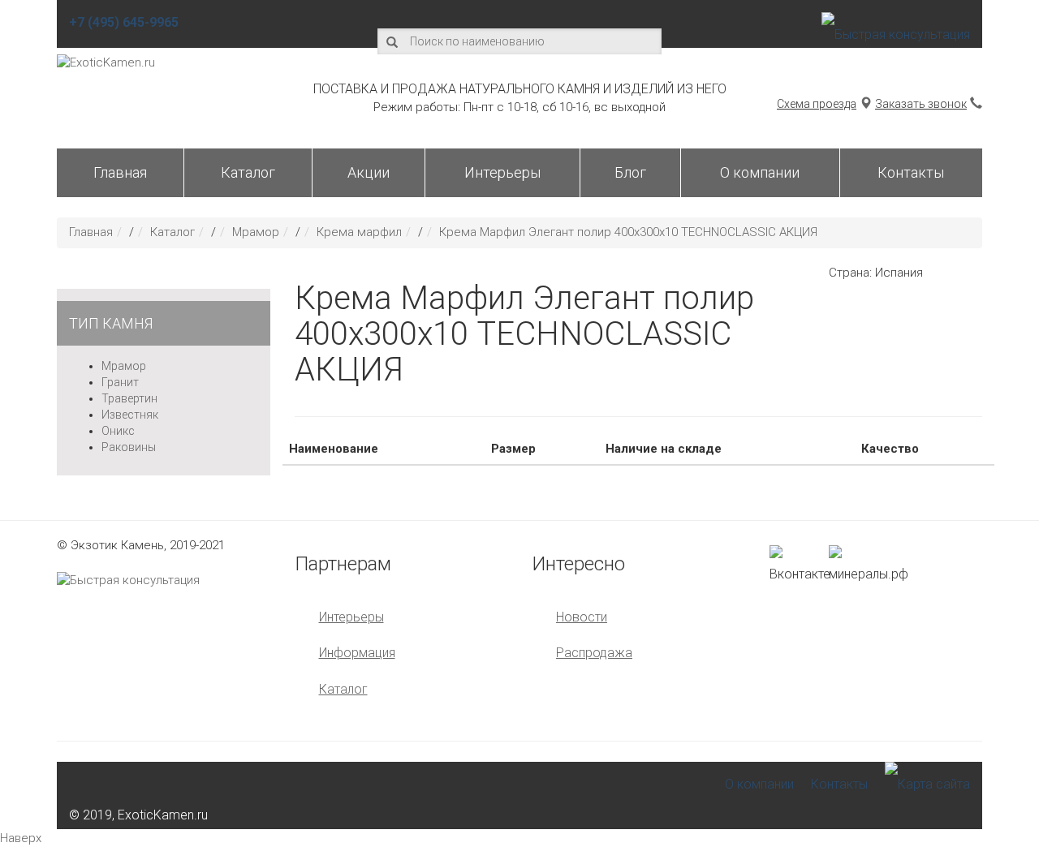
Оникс (118, 430)
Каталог (248, 172)
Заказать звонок (921, 103)
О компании (760, 172)
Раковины (128, 447)
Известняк (129, 414)
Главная (120, 172)
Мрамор (255, 232)
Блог (630, 172)
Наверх (20, 838)
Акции (368, 172)
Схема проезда (816, 103)
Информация (357, 652)
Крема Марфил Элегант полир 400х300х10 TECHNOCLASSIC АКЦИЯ (628, 232)
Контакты (910, 172)
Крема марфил (359, 232)
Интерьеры (502, 172)
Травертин (129, 398)
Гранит (120, 382)
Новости (581, 617)
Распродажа (594, 652)
